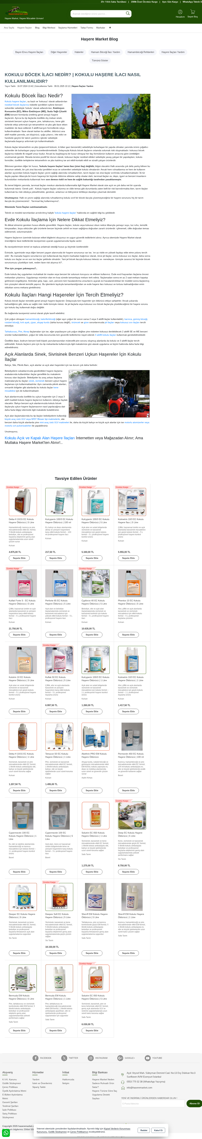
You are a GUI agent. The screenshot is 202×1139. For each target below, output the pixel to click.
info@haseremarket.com (139, 1087)
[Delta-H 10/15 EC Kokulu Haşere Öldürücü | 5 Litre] (23, 501)
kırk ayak (24, 322)
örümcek (75, 322)
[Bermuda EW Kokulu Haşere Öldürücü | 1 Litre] (59, 978)
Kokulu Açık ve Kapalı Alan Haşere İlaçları (40, 438)
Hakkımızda (68, 1079)
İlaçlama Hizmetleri (67, 27)
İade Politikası (9, 1110)
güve (86, 322)
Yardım (35, 1079)
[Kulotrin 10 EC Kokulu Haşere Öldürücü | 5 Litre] (23, 659)
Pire (20, 331)
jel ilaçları (109, 322)
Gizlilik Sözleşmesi (11, 1083)
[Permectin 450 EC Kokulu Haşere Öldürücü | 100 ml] (132, 736)
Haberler (79, 52)
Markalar (100, 27)
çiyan (33, 322)
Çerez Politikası (10, 1087)
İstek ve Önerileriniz (42, 1083)
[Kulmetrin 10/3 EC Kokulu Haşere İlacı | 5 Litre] (132, 501)
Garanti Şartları (10, 1102)
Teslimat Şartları (10, 1106)
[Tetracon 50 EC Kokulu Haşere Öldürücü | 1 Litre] (59, 736)
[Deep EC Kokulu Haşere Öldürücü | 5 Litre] (132, 815)
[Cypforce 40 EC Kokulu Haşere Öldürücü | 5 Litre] (96, 583)
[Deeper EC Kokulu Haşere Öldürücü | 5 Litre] (23, 896)
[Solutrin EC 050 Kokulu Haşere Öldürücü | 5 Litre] (96, 978)
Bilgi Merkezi (49, 27)
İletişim (65, 1083)
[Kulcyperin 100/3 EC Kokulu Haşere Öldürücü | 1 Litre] (96, 659)
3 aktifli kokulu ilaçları (105, 335)
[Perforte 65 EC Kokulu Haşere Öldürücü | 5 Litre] (59, 583)
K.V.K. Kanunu (9, 1079)
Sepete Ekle (19, 558)
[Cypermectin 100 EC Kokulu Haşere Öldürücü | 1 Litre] (23, 815)
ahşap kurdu (43, 322)
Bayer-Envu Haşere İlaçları (29, 52)
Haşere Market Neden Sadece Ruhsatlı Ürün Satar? (103, 1083)
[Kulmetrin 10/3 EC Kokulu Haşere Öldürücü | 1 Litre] (132, 659)
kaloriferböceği (48, 319)
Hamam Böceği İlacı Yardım (105, 52)
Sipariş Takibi (38, 1087)
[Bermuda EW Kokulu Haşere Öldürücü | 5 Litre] (23, 978)
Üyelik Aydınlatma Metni (14, 1091)
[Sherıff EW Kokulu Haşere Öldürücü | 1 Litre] (132, 896)
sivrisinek (40, 381)
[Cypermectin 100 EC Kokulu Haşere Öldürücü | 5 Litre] (59, 815)
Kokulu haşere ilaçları (15, 101)
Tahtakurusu (11, 331)
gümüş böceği (140, 319)
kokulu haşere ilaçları (65, 212)
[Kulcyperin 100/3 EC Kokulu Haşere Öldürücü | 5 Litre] (96, 501)
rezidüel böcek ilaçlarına (17, 104)
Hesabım (180, 16)
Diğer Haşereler (59, 52)
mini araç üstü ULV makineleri (54, 422)
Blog (37, 27)
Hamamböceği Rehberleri (141, 52)
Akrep (26, 331)
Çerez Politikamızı (79, 1132)
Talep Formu (86, 27)
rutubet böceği (12, 322)
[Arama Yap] (127, 13)
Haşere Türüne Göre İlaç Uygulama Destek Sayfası (104, 1095)
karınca (128, 319)
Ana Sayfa (9, 27)
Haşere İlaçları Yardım (173, 52)
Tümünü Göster (100, 60)
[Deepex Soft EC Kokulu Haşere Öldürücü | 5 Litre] (59, 896)
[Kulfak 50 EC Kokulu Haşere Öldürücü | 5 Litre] (59, 659)
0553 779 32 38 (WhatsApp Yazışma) (146, 1081)
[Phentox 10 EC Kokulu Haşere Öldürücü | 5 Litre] (132, 583)
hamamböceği (32, 319)
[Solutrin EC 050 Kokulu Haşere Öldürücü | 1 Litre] (96, 815)
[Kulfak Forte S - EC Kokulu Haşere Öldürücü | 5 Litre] (23, 583)
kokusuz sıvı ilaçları (130, 322)
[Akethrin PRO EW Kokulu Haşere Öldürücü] (96, 736)
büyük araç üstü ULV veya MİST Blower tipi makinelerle (32, 419)
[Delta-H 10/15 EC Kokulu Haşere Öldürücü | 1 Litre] (23, 736)
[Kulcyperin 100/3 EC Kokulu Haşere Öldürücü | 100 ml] (59, 501)
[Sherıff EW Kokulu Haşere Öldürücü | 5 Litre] (96, 896)
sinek (31, 381)
